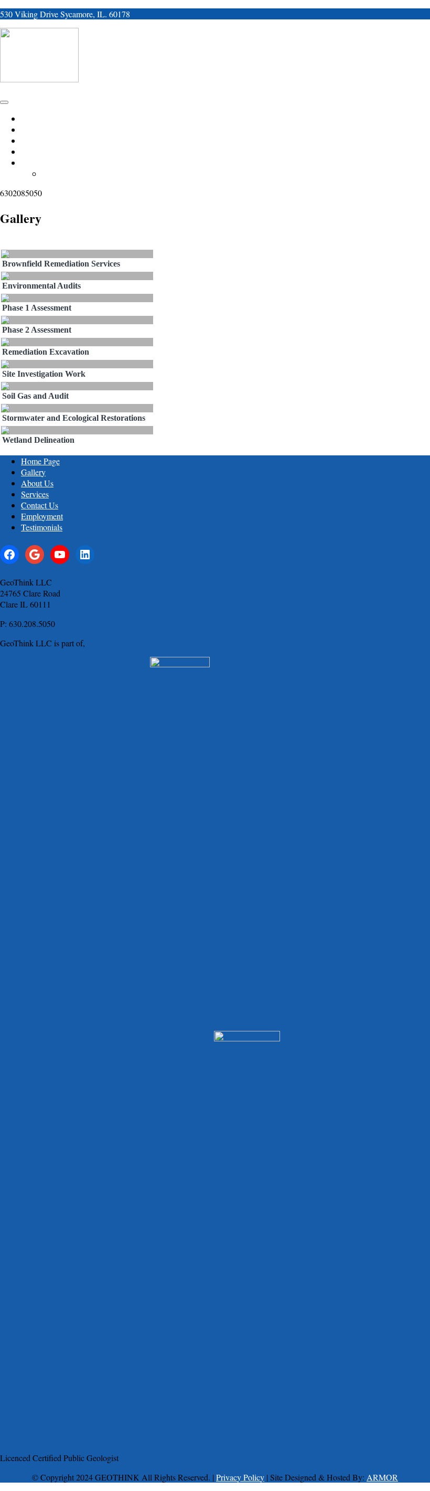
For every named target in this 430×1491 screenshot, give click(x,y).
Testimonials (41, 526)
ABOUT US (39, 141)
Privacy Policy (240, 1477)
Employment (42, 515)
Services (35, 493)
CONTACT (38, 163)
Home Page (40, 460)
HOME (31, 119)
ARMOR (382, 1477)
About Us (37, 482)
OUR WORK (40, 130)
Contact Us (39, 504)
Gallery (33, 471)
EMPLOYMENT (67, 174)
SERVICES (38, 152)
